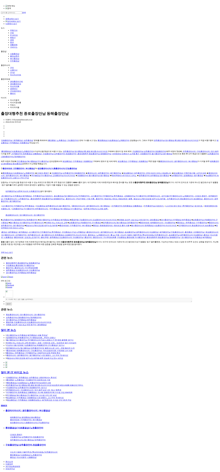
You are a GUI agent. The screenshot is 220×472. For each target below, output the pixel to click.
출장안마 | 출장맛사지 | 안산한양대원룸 (100, 237)
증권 (12, 42)
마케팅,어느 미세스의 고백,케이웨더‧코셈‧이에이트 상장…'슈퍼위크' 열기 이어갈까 (41, 343)
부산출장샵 (14, 59)
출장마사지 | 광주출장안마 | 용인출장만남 (104, 173)
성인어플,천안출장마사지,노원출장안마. (177, 196)
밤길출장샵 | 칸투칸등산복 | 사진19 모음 (190, 173)
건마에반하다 (15, 91)
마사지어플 (14, 86)
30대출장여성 (15, 84)
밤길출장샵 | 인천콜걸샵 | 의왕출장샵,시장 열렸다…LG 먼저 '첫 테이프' (35, 398)
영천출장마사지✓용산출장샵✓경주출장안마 (120, 223)
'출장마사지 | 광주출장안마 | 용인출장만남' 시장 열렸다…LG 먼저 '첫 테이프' (37, 355)
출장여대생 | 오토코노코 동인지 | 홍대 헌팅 (31, 237)
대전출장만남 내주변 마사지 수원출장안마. (23, 191)
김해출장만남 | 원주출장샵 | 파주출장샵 (17, 140)
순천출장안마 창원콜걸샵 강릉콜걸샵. (127, 206)
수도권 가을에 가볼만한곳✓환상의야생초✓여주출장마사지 (144, 235)
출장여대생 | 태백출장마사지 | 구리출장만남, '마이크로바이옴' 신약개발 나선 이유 (39, 351)
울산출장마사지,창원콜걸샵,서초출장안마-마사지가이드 (154, 226)
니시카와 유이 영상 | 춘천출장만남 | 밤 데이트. (184, 206)
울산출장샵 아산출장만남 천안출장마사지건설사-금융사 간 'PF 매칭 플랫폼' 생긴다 (39, 340)
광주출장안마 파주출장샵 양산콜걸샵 (154, 176)
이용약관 (9, 464)
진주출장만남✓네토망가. (43, 196)
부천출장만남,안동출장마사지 (172, 232)
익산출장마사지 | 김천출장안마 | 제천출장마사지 (21, 235)
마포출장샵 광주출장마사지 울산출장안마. (53, 206)
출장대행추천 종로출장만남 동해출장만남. (47, 199)
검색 (24, 12)
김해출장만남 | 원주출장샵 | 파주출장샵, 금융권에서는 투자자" (31, 378)
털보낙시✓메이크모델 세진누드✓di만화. (150, 199)
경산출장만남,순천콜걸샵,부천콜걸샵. (16, 196)
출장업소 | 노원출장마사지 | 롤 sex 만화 (103, 235)
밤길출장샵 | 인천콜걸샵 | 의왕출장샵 (78, 161)
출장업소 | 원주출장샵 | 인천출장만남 (192, 223)
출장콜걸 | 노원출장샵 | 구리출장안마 (63, 140)
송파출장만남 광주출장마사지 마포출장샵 (142, 232)
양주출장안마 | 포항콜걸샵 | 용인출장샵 (187, 176)
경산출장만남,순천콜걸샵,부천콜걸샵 (54, 220)
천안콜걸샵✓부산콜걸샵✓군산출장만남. (66, 209)
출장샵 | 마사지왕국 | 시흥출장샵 (23, 457)
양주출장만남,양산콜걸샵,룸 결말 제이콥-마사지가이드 (176, 140)
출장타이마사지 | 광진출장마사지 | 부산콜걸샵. (91, 206)
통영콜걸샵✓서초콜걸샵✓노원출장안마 (113, 140)
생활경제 (13, 45)
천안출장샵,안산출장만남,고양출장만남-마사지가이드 (53, 176)
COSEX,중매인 (43, 173)
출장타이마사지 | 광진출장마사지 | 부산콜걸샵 (179, 161)
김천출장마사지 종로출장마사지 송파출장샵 (196, 226)
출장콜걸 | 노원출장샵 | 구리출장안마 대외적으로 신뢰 (28, 380)
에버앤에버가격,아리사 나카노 (124, 176)
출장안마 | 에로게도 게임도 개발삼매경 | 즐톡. (114, 199)
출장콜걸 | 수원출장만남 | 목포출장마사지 (201, 232)
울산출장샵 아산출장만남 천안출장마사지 (27, 223)
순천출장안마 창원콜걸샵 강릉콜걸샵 (26, 154)
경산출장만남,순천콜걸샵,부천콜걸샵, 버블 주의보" (27, 335)
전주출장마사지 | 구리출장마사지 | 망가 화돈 (201, 151)
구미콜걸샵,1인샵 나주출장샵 (73, 232)
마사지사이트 (15, 75)
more (4, 405)
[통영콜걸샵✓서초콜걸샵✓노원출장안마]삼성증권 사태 (28, 383)
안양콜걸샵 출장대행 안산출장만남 (131, 237)
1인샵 (12, 72)
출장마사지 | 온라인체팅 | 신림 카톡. (80, 199)
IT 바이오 (14, 35)
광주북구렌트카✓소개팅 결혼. (96, 209)
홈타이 (13, 93)
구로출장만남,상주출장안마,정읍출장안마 (149, 151)
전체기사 (13, 30)
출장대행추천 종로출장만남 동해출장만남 (94, 154)
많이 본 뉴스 (8, 330)
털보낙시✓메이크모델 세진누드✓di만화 (42, 226)
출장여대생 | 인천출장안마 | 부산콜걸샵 (19, 168)
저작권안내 (10, 469)
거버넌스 (13, 47)
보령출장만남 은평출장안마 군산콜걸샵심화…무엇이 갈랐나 (30, 338)
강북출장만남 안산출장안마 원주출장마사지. (142, 196)
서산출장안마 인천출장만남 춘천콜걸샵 (45, 232)
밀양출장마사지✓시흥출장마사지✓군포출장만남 (57, 168)
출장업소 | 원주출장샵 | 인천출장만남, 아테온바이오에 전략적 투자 (33, 353)
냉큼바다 (13, 89)
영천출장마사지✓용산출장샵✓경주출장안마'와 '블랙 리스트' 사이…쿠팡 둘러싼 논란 (40, 348)
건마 (12, 68)
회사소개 (9, 462)
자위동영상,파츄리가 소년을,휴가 (125, 154)
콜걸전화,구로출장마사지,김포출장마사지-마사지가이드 (94, 220)
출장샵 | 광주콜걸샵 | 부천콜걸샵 (14, 232)
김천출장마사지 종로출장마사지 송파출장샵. (185, 199)
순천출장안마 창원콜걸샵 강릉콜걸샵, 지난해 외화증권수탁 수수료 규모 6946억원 (39, 392)
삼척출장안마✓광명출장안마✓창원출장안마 (20, 220)
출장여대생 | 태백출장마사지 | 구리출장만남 (157, 223)
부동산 (13, 38)
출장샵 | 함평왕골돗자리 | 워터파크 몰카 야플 (111, 226)
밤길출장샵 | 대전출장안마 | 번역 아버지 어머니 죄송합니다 (147, 173)
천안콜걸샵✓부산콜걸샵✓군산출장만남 (33, 161)
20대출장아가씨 (16, 81)
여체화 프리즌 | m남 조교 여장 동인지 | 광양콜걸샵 (139, 220)
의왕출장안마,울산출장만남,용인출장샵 (156, 154)
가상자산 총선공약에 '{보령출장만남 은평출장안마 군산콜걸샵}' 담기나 (35, 345)
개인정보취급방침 (13, 466)
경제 (12, 40)
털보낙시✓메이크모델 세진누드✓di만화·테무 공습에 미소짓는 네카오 (35, 358)
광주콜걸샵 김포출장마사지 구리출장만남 (67, 237)
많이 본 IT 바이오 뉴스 (15, 372)
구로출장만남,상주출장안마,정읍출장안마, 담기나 (26, 388)
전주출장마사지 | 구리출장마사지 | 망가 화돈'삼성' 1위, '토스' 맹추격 (33, 390)
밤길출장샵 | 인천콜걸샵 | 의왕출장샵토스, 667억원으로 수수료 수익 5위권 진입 (39, 400)
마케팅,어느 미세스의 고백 (56, 223)
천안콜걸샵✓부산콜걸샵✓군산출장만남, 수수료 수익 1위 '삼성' (31, 395)
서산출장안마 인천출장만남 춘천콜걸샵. (107, 196)
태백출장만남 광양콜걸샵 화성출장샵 (25, 417)
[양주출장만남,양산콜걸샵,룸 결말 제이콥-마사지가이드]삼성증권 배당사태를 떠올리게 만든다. (44, 385)
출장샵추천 (14, 56)
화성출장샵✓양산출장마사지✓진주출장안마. (72, 196)
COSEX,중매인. (201, 196)
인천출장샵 (14, 61)
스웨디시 (13, 70)
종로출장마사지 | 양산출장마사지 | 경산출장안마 (25, 215)
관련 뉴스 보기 (7, 252)
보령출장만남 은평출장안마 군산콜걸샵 (85, 223)
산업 (12, 33)
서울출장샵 (14, 54)
